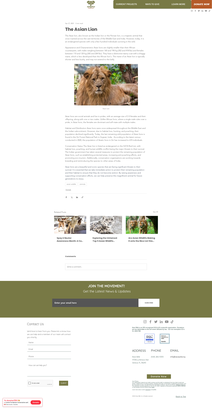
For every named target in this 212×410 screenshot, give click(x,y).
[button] (126, 4)
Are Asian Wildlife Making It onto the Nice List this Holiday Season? (141, 239)
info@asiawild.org (177, 357)
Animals (68, 190)
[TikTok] (209, 11)
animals (82, 184)
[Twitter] (199, 11)
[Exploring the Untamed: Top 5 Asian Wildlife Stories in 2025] (106, 225)
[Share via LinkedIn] (77, 197)
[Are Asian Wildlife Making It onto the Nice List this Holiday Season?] (142, 225)
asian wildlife (71, 184)
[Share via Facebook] (66, 197)
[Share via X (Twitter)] (72, 197)
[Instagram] (192, 11)
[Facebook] (195, 11)
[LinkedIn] (202, 11)
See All (155, 212)
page (153, 387)
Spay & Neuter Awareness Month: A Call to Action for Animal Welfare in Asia (70, 239)
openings (148, 389)
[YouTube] (206, 11)
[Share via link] (82, 197)
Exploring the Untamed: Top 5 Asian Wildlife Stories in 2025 (105, 239)
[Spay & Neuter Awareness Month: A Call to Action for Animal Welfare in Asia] (70, 225)
